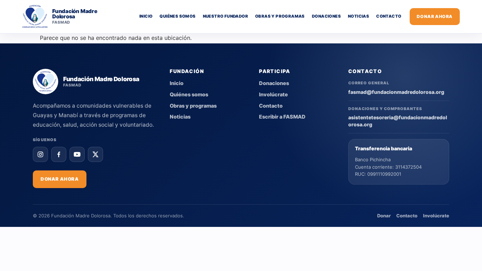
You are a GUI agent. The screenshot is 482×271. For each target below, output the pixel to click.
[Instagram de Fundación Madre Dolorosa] (40, 154)
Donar (384, 215)
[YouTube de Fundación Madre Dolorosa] (77, 154)
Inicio (145, 16)
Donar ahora (435, 16)
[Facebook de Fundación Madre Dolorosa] (58, 154)
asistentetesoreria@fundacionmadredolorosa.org (397, 120)
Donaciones (326, 16)
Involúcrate (273, 94)
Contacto (388, 16)
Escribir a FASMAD (282, 117)
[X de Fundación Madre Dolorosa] (95, 154)
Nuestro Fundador (225, 16)
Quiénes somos (177, 16)
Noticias (358, 16)
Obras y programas (280, 16)
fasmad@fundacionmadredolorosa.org (396, 92)
